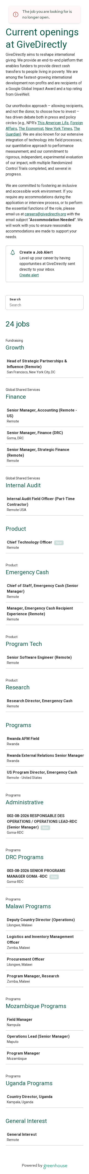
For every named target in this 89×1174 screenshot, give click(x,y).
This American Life (53, 123)
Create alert (29, 275)
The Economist (31, 128)
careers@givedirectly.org (45, 214)
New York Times (58, 128)
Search (15, 299)
